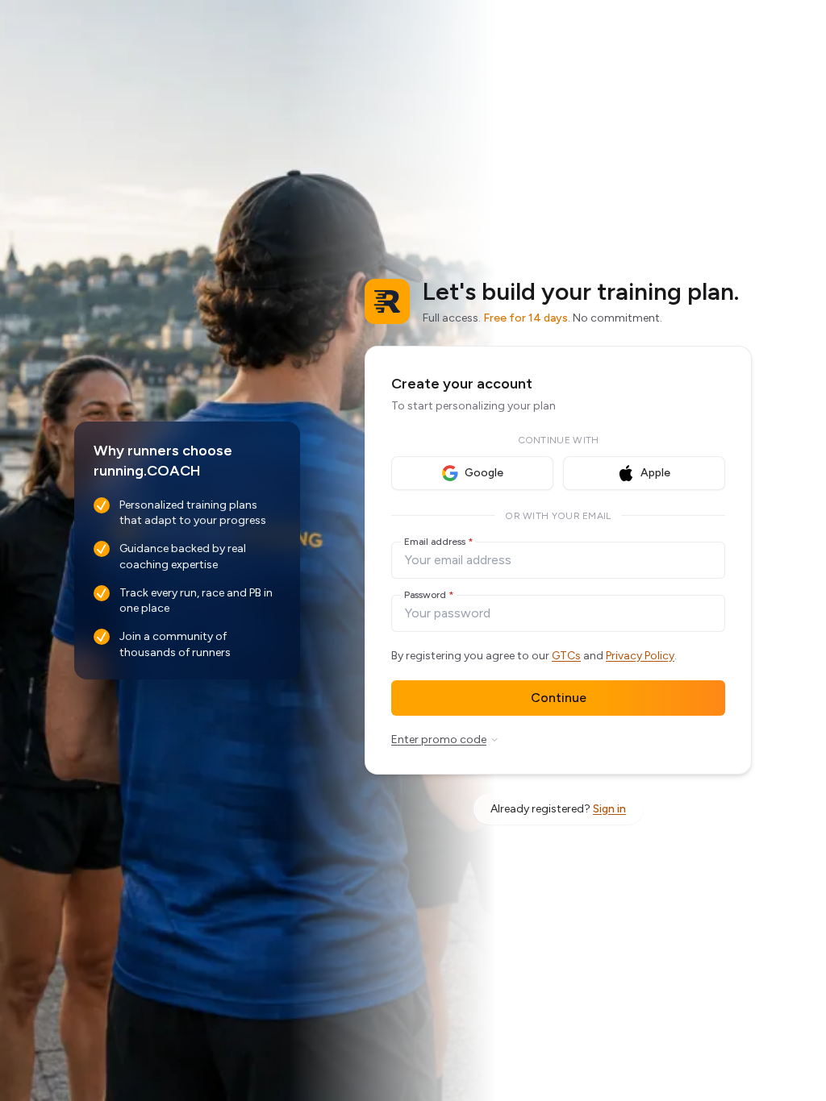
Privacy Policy (640, 656)
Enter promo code (438, 739)
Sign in (609, 809)
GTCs (566, 656)
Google (484, 473)
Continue (558, 697)
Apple (655, 473)
